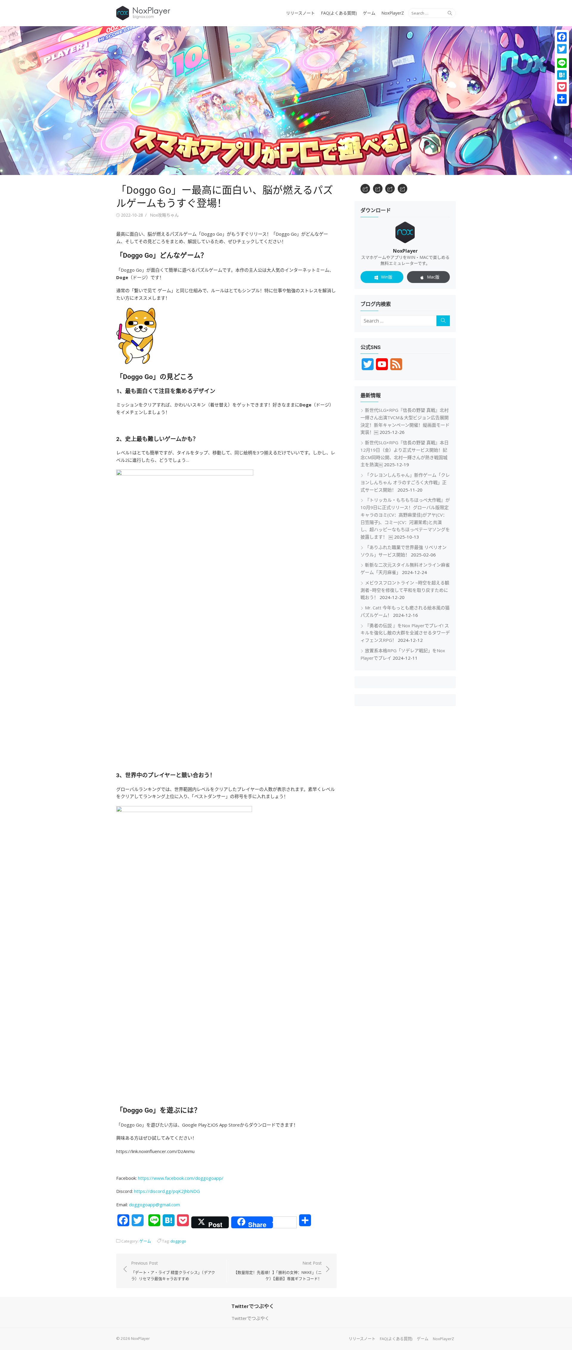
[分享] (562, 99)
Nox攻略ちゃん (164, 215)
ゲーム (369, 13)
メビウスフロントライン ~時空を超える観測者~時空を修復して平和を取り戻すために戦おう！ (404, 590)
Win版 (386, 277)
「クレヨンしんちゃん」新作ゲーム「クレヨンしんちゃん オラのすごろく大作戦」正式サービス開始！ (405, 482)
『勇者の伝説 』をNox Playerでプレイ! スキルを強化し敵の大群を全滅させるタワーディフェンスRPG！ (405, 632)
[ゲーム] (390, 188)
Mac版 (433, 277)
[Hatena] (562, 75)
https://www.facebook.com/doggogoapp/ (180, 1178)
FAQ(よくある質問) (339, 13)
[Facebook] (562, 37)
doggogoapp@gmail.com (154, 1204)
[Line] (562, 63)
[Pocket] (562, 87)
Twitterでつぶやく (250, 1318)
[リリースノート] (365, 188)
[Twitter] (562, 49)
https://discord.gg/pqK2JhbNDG (167, 1191)
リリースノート (300, 13)
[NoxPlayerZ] (402, 188)
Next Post (278, 1271)
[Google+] (562, 56)
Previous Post (173, 1271)
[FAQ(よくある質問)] (378, 188)
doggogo (178, 1241)
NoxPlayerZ (392, 13)
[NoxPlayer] (286, 100)
